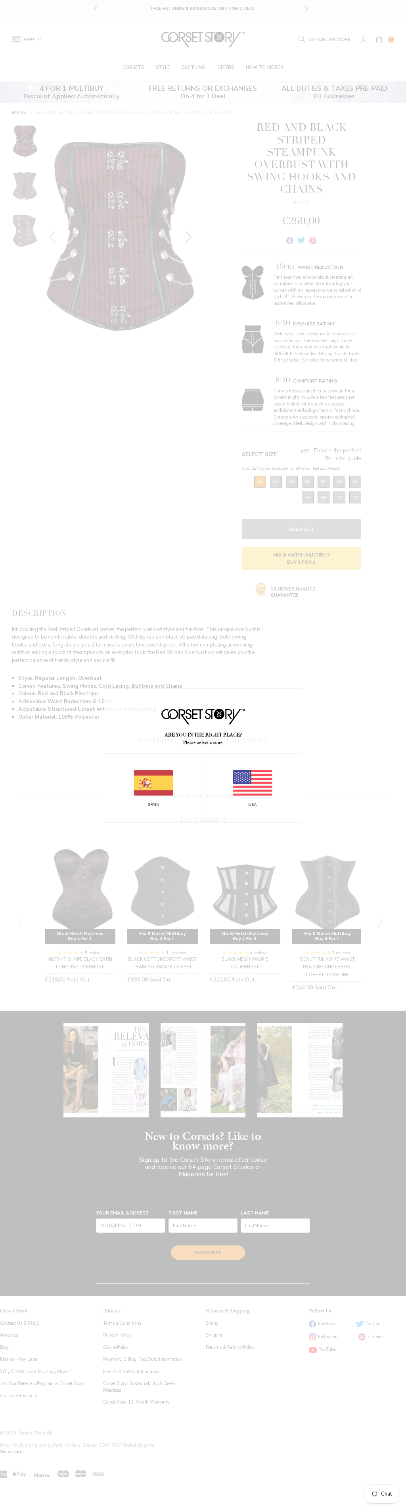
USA (252, 804)
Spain (153, 804)
